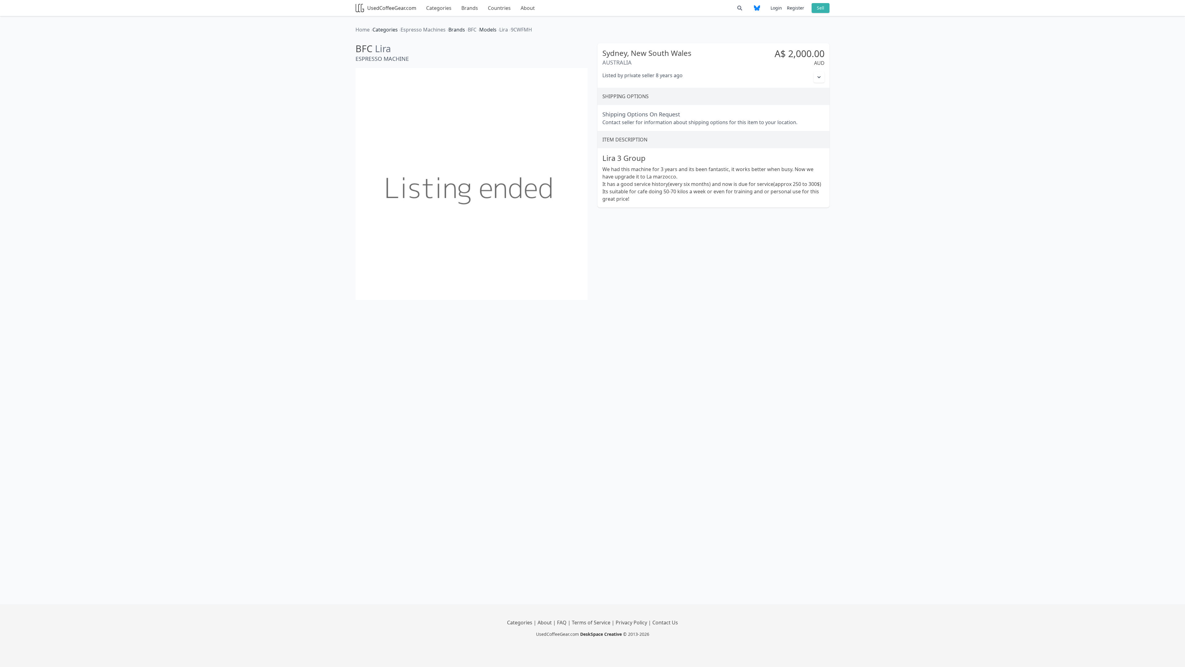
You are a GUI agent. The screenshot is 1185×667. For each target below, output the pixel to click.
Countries (499, 8)
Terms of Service (592, 622)
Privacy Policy (632, 622)
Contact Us (665, 622)
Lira (383, 48)
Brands (469, 8)
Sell (820, 8)
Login (776, 8)
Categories (438, 8)
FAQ (562, 622)
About (528, 8)
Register (795, 8)
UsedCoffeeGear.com (391, 8)
